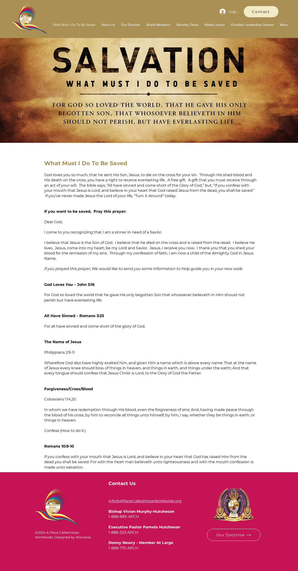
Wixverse (83, 537)
